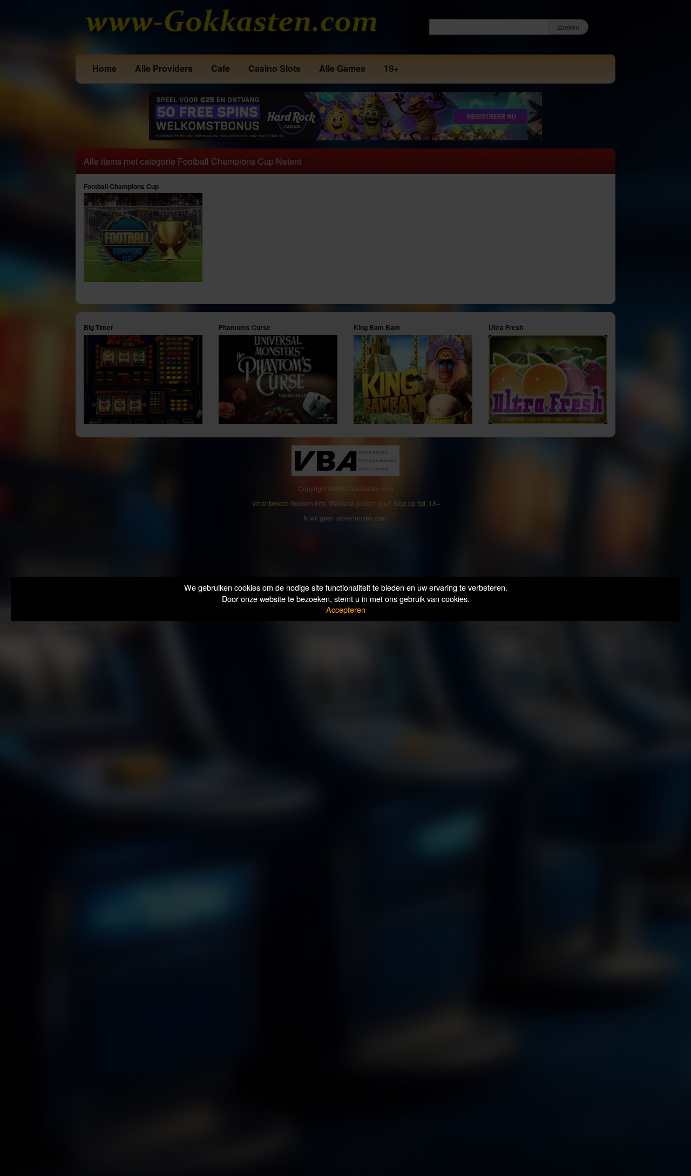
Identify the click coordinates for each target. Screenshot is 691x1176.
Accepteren (345, 609)
